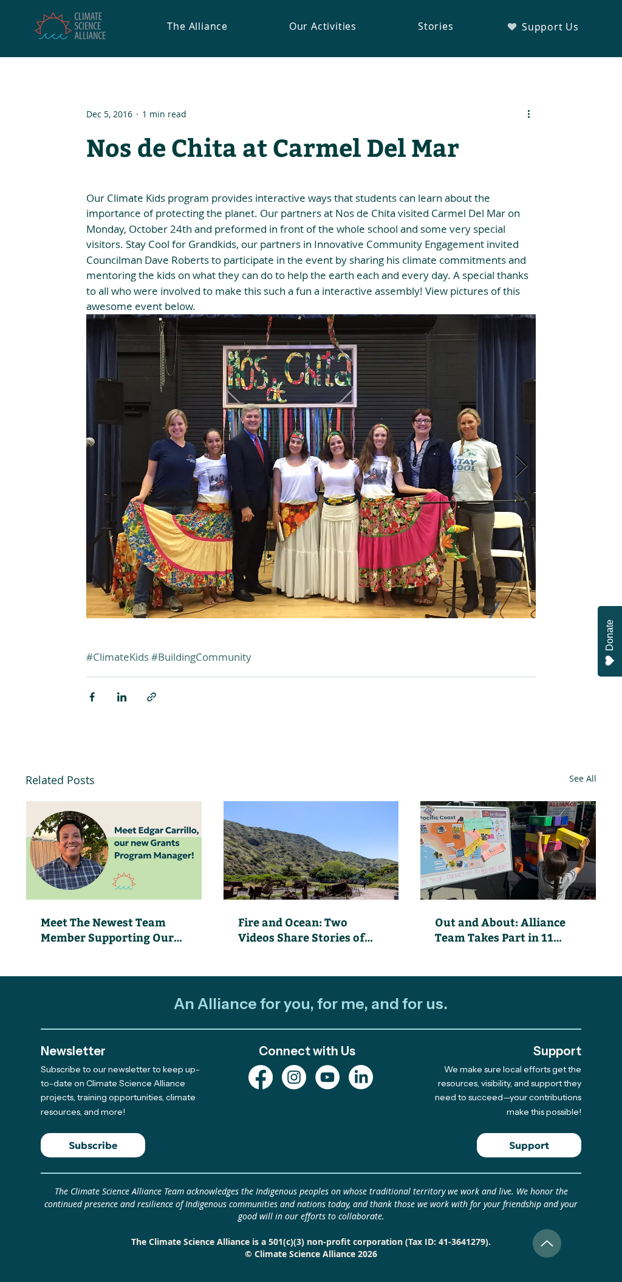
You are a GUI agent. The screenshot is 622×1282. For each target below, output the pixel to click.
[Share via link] (151, 697)
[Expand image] (311, 466)
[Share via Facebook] (92, 697)
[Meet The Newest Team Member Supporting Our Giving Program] (114, 850)
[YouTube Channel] (327, 1077)
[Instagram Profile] (294, 1077)
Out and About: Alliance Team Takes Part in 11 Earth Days (500, 929)
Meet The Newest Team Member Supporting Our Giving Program (107, 929)
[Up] (547, 1243)
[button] (197, 26)
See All (582, 778)
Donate (609, 635)
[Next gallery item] (521, 466)
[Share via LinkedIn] (122, 697)
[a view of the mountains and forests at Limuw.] (311, 850)
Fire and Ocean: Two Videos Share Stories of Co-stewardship (301, 929)
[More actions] (528, 113)
